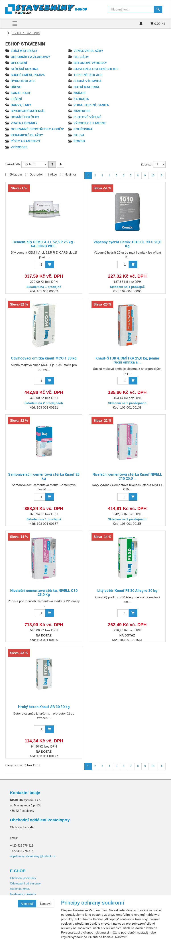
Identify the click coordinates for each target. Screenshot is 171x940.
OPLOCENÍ (19, 63)
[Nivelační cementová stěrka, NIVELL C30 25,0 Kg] (43, 557)
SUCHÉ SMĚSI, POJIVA (28, 75)
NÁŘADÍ (79, 93)
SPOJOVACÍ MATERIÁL (28, 111)
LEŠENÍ (16, 99)
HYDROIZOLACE (23, 81)
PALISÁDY (81, 57)
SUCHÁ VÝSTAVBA (87, 81)
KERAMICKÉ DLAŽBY (27, 135)
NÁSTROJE (81, 111)
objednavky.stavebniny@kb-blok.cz (33, 856)
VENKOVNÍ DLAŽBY (88, 51)
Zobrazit (146, 164)
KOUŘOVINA (82, 129)
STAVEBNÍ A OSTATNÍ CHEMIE (95, 69)
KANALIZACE (21, 93)
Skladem (16, 174)
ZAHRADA (81, 99)
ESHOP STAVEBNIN (26, 33)
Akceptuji (27, 903)
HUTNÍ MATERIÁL (86, 87)
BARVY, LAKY (21, 105)
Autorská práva (20, 888)
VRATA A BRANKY (24, 123)
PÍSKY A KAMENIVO (25, 141)
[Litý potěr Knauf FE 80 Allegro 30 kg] (127, 557)
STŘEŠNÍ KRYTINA (25, 69)
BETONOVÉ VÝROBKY (90, 63)
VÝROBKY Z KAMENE (89, 123)
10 (153, 175)
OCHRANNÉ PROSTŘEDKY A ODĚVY (38, 129)
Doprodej (36, 174)
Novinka (70, 174)
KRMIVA (79, 141)
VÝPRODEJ (19, 147)
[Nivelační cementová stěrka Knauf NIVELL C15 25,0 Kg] (127, 441)
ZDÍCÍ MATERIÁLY (24, 51)
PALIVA (78, 135)
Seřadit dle (12, 164)
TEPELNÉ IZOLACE (87, 75)
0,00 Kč (159, 23)
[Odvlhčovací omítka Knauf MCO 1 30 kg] (44, 325)
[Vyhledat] (158, 9)
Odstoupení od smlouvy (25, 883)
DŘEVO (16, 87)
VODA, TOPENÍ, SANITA (91, 105)
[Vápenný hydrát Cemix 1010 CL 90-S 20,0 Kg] (127, 209)
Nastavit (45, 903)
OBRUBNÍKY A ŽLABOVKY (30, 57)
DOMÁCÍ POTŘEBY (25, 117)
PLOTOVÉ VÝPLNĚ (87, 117)
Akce (53, 174)
